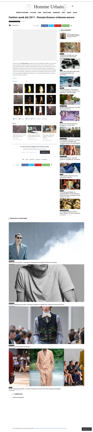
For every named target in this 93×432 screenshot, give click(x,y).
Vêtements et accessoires (14, 21)
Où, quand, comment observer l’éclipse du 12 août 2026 (68, 124)
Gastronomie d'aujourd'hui (64, 210)
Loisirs (61, 122)
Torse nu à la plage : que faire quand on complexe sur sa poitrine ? (70, 159)
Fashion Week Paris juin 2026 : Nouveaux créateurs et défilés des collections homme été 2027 (36, 304)
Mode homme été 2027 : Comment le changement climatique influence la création (33, 262)
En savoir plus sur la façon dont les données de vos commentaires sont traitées (50, 428)
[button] (18, 89)
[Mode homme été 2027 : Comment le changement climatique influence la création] (46, 241)
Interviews (61, 190)
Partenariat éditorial (63, 138)
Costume (10, 387)
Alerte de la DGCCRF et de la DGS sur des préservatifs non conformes (69, 73)
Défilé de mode (11, 261)
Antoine (61, 76)
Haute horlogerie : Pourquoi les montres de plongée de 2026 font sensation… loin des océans (69, 91)
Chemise (68, 33)
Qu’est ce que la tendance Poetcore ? (19, 346)
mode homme (38, 159)
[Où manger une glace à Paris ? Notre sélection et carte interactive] (70, 204)
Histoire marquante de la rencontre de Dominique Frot (70, 108)
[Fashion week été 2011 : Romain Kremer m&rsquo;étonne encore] (19, 129)
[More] (71, 25)
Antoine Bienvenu (15, 25)
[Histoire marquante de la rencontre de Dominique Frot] (70, 99)
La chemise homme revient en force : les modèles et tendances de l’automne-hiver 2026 (73, 35)
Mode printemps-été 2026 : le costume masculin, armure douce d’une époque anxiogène (35, 389)
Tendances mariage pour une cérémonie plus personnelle (68, 56)
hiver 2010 (15, 81)
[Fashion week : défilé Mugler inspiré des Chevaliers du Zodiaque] (49, 129)
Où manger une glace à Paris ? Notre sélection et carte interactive (70, 212)
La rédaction (62, 58)
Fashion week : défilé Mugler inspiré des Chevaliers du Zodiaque (48, 136)
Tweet (23, 118)
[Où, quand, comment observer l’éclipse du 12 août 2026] (70, 116)
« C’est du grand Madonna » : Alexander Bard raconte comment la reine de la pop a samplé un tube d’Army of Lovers (70, 194)
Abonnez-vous (44, 152)
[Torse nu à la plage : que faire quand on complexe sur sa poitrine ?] (70, 150)
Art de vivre (62, 53)
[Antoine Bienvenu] (10, 25)
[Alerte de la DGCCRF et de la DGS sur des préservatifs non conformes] (70, 64)
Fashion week (32, 159)
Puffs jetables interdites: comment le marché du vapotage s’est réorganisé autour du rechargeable (70, 141)
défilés (27, 159)
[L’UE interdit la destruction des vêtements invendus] (70, 168)
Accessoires (62, 88)
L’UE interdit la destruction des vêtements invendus (69, 176)
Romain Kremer (44, 159)
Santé (61, 70)
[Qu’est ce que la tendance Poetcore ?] (46, 325)
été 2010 (15, 78)
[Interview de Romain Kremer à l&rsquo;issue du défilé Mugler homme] (34, 129)
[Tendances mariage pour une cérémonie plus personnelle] (70, 47)
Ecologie (61, 174)
